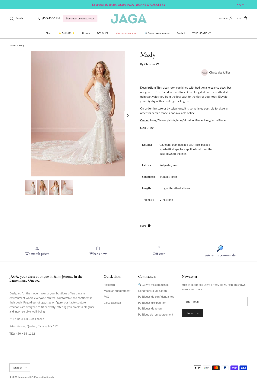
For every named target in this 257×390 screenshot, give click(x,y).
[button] (186, 72)
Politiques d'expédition (152, 302)
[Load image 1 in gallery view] (78, 113)
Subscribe (192, 313)
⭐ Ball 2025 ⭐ (67, 33)
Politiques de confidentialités (156, 296)
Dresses (86, 33)
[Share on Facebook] (149, 225)
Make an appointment (126, 33)
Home (12, 45)
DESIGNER (102, 33)
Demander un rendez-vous (80, 18)
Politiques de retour (150, 308)
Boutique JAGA (25, 376)
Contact (181, 33)
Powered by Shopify (44, 376)
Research (109, 284)
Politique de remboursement (155, 314)
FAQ (106, 296)
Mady (21, 45)
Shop (48, 33)
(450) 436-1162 (50, 18)
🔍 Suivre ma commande (157, 33)
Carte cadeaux (112, 302)
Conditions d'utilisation (152, 290)
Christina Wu (152, 64)
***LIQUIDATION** (201, 33)
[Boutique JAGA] (128, 18)
